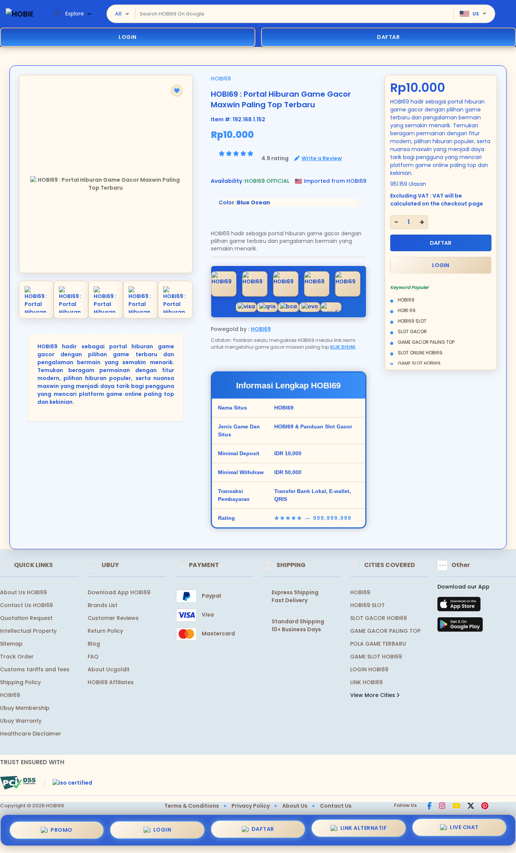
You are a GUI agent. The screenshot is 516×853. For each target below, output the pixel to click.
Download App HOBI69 (119, 592)
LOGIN (128, 37)
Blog (94, 643)
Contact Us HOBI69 (26, 605)
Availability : (228, 181)
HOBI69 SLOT (367, 605)
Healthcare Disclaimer (30, 733)
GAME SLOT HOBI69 (376, 656)
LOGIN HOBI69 (369, 669)
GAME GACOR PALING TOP (385, 631)
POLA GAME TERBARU (378, 643)
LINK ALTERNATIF (363, 830)
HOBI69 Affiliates (111, 682)
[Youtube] (456, 806)
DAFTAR (440, 243)
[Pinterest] (484, 806)
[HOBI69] (19, 13)
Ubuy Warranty (21, 721)
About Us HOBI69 (23, 592)
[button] (177, 91)
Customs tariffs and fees (35, 669)
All (118, 13)
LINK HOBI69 (366, 682)
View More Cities (373, 695)
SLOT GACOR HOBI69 (378, 618)
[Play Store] (460, 626)
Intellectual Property (28, 631)
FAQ (93, 656)
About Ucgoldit (109, 669)
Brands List (102, 605)
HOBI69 (221, 78)
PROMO (62, 828)
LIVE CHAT (464, 829)
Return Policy (105, 631)
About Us (294, 806)
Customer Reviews (113, 618)
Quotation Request (26, 618)
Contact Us (336, 806)
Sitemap (11, 643)
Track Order (17, 656)
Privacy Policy (251, 806)
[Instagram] (442, 806)
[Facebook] (429, 806)
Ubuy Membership (24, 708)
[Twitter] (471, 806)
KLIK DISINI (342, 347)
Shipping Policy (20, 682)
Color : (244, 202)
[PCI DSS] (18, 783)
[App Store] (460, 606)
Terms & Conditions (191, 806)
